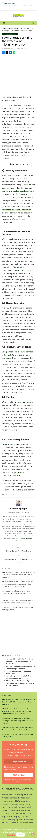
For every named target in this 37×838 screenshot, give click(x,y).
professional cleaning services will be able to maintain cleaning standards (17, 355)
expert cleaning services (17, 444)
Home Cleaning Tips (15, 28)
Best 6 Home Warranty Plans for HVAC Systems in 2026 (19, 7)
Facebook (18, 541)
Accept (20, 835)
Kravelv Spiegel (9, 48)
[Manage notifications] (33, 834)
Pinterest (29, 538)
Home (4, 28)
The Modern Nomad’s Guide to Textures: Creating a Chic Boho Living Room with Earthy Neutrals (17, 593)
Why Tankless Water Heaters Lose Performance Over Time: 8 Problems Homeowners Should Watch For (18, 574)
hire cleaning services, (21, 402)
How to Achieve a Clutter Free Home (19, 659)
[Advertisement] (18, 74)
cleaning (17, 472)
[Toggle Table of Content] (27, 164)
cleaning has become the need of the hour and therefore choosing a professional (18, 188)
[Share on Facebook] (3, 52)
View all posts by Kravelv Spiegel (19, 512)
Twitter (22, 538)
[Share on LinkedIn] (10, 52)
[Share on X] (7, 52)
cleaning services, (22, 270)
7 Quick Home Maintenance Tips (18, 681)
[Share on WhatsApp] (14, 52)
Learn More (11, 835)
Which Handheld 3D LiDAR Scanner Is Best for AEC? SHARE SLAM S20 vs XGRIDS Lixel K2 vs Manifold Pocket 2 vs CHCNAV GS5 (17, 584)
